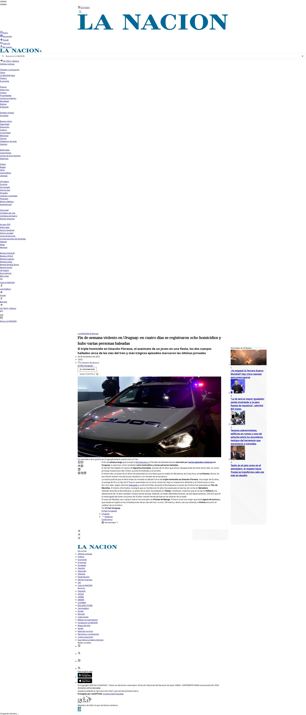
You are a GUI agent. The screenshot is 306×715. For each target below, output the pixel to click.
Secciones (7, 36)
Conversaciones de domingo (13, 239)
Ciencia (3, 138)
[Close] (79, 531)
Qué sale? (4, 210)
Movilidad (4, 101)
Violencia (108, 516)
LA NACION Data (7, 75)
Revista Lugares (7, 259)
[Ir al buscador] (80, 11)
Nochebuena (142, 462)
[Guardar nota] (79, 462)
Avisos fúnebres (7, 230)
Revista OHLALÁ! (7, 253)
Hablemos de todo (8, 141)
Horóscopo (5, 190)
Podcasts (4, 198)
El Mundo (93, 333)
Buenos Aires (6, 121)
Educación (4, 127)
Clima (2, 72)
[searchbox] (152, 56)
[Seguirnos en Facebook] (79, 646)
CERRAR (3, 2)
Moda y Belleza (7, 201)
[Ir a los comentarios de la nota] (82, 462)
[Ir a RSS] (79, 668)
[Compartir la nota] (79, 466)
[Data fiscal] (79, 710)
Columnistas (5, 153)
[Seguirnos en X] (79, 653)
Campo (3, 92)
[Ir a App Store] (85, 682)
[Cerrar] (40, 51)
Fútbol (3, 164)
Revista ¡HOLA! (6, 256)
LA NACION (83, 333)
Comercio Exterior (8, 98)
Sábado (3, 241)
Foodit (6, 40)
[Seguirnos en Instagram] (79, 661)
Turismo (3, 184)
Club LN (6, 43)
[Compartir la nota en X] (82, 473)
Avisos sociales (6, 233)
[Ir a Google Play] (85, 677)
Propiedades (5, 95)
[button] (153, 186)
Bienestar (4, 135)
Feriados (4, 193)
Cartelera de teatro (8, 216)
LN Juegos (4, 181)
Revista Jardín (6, 267)
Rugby (3, 167)
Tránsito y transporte (9, 69)
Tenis (2, 170)
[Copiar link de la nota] (79, 469)
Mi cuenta (7, 47)
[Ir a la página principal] (153, 29)
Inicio (5, 33)
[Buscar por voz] (302, 56)
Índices (3, 104)
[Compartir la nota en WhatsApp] (82, 466)
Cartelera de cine (7, 213)
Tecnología (5, 187)
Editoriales (5, 150)
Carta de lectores (7, 236)
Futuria (3, 87)
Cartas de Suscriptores (10, 155)
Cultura (3, 130)
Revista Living (6, 261)
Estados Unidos (7, 112)
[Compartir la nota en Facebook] (79, 473)
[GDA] (85, 702)
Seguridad (4, 124)
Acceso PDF (5, 224)
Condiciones (108, 694)
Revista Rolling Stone (9, 264)
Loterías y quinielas (8, 196)
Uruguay (105, 513)
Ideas (2, 244)
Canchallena (5, 173)
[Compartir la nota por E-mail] (84, 473)
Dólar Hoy (4, 89)
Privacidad (118, 694)
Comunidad (5, 132)
